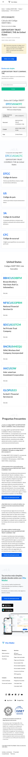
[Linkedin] (15, 694)
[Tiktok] (18, 694)
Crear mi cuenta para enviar (11, 497)
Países (20, 9)
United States (5, 10)
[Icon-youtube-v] (21, 694)
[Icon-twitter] (12, 694)
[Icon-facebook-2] (9, 694)
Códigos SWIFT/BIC (11, 9)
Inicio (3, 9)
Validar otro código (9, 59)
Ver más (5, 293)
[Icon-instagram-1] (6, 694)
